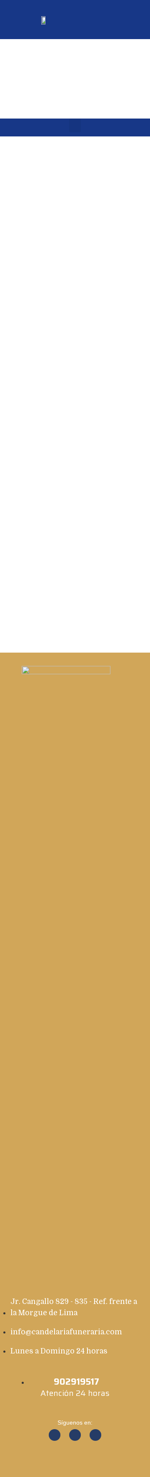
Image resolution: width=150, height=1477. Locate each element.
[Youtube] (95, 1435)
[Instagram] (75, 1435)
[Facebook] (54, 1435)
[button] (133, 19)
